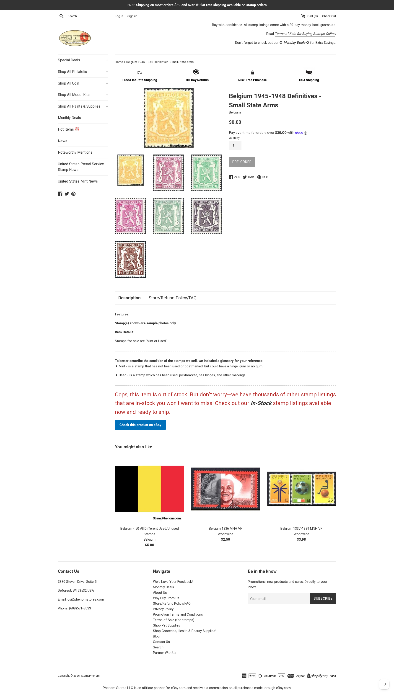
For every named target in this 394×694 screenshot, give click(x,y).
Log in (119, 16)
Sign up (132, 16)
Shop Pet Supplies (166, 625)
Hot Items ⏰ (68, 129)
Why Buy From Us (166, 598)
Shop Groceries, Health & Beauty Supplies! (184, 631)
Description (129, 297)
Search (158, 647)
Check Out (329, 16)
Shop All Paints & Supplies (83, 106)
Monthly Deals (69, 118)
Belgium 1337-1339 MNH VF (301, 528)
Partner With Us (164, 653)
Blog (156, 636)
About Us (160, 593)
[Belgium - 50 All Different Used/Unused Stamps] (149, 489)
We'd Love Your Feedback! (173, 582)
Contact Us (161, 642)
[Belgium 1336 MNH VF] (225, 489)
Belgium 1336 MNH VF (225, 528)
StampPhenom (90, 675)
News (62, 141)
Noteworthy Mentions (75, 152)
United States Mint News (78, 181)
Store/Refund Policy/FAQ (173, 297)
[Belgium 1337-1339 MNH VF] (301, 489)
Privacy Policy (163, 609)
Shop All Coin (83, 83)
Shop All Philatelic (83, 72)
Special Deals (83, 60)
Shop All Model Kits (83, 95)
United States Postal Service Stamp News (81, 167)
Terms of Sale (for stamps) (173, 620)
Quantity (234, 137)
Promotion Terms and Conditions (178, 614)
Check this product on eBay (140, 425)
